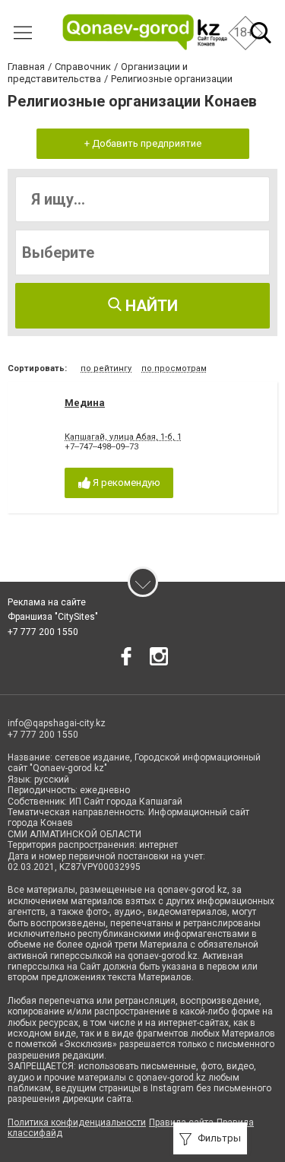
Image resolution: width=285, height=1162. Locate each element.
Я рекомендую (125, 482)
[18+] (145, 32)
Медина (85, 402)
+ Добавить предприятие (142, 143)
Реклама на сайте (47, 602)
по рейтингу (106, 368)
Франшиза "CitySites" (53, 616)
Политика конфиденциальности (77, 1122)
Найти (150, 306)
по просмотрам (174, 368)
